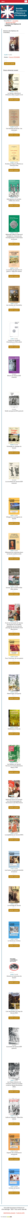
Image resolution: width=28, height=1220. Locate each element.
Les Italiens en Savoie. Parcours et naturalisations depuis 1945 (14, 765)
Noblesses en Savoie (14, 729)
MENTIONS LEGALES (9, 1213)
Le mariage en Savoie (14, 905)
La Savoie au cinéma (14, 941)
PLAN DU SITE (20, 1213)
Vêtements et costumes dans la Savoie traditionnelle (14, 553)
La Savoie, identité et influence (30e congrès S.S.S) (14, 94)
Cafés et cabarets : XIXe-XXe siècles (14, 1118)
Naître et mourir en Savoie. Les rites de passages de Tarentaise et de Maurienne (14, 801)
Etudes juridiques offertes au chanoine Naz (14, 164)
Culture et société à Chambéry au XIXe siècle (14, 341)
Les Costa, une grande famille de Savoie (14, 871)
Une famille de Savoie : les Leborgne (14, 129)
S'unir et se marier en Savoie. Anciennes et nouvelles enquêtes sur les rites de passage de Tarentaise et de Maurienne (14, 626)
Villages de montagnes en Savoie (14, 517)
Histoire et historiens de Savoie (14, 976)
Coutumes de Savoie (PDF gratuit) (14, 1047)
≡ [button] (25, 1)
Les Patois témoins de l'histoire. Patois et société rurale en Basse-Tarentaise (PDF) (14, 1084)
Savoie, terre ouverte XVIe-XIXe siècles (14, 588)
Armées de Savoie (14, 1188)
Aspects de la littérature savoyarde (14, 1153)
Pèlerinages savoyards (14, 693)
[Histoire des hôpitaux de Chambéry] (14, 43)
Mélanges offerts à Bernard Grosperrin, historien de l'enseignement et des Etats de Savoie (14, 237)
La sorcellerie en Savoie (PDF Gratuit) (14, 482)
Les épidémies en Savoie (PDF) (14, 835)
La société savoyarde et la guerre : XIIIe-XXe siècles (14, 270)
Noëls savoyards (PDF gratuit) (14, 411)
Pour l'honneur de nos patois (14, 658)
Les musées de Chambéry (14, 305)
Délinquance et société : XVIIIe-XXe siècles (14, 199)
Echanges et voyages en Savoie (14, 447)
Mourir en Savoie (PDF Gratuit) (14, 376)
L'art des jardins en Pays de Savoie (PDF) (14, 1012)
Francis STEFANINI (14, 57)
